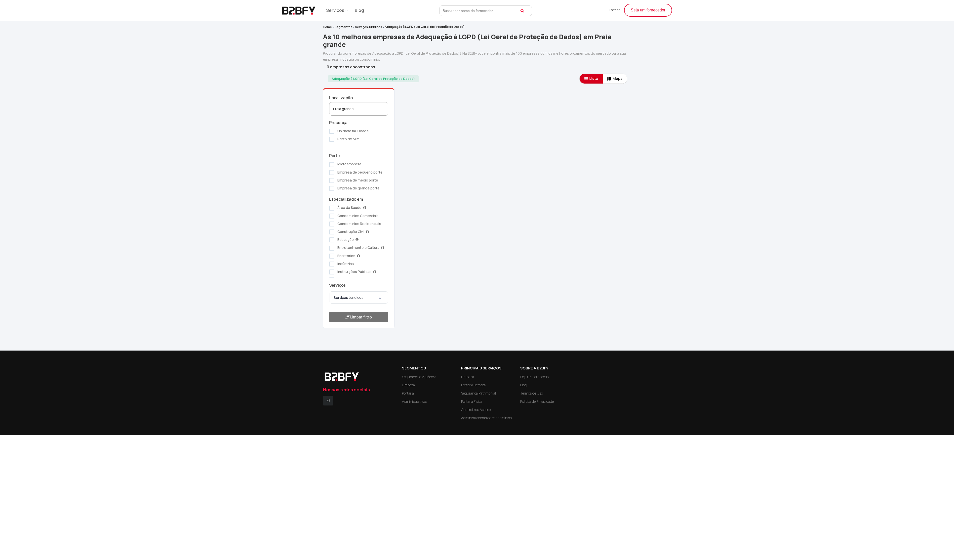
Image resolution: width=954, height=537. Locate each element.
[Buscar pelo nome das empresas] (522, 11)
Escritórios (346, 255)
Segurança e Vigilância (419, 376)
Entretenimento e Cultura (358, 247)
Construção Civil (351, 231)
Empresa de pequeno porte (360, 172)
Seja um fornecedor (648, 10)
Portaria (408, 393)
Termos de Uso (531, 393)
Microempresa (349, 164)
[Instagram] (328, 400)
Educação (346, 239)
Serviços (335, 10)
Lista (593, 78)
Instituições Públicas (354, 271)
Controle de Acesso (476, 409)
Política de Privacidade (537, 401)
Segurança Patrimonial (478, 393)
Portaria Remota (473, 385)
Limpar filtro (361, 317)
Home (327, 27)
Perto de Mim (348, 138)
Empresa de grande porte (358, 188)
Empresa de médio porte (357, 180)
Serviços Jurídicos (368, 27)
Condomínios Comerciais (358, 215)
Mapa (618, 78)
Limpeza (408, 385)
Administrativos (414, 401)
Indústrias (345, 263)
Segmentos (343, 27)
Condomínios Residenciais (359, 223)
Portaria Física (471, 401)
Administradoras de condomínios (486, 417)
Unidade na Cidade (353, 131)
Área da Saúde (349, 207)
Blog (359, 10)
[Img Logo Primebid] (300, 9)
